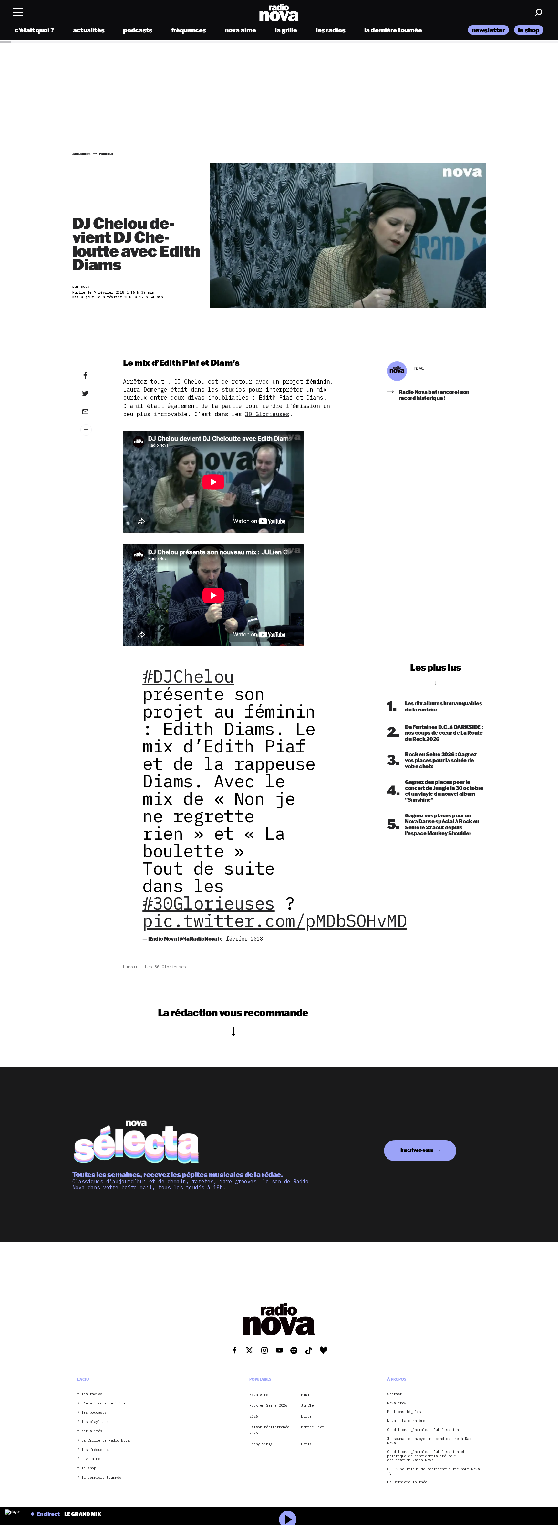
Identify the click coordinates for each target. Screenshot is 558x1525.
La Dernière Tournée (407, 1482)
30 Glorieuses (267, 414)
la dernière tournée (393, 30)
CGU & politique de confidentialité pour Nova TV (433, 1471)
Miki (305, 1395)
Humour (130, 967)
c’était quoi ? (34, 30)
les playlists (95, 1422)
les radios (330, 30)
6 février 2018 (241, 938)
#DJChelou (188, 676)
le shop (529, 30)
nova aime (240, 30)
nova (419, 368)
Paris (306, 1444)
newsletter (488, 30)
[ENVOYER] (95, 411)
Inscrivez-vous (416, 1150)
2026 (253, 1416)
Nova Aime (258, 1395)
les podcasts (94, 1412)
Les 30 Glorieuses (165, 967)
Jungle (307, 1405)
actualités (88, 30)
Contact (394, 1394)
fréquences (188, 30)
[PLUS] (95, 430)
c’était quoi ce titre (103, 1403)
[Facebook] (95, 376)
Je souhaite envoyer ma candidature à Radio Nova (431, 1441)
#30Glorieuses (208, 903)
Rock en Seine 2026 (268, 1405)
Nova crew (396, 1403)
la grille (286, 30)
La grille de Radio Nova (105, 1440)
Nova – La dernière (406, 1421)
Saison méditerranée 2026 (269, 1430)
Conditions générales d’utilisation (423, 1430)
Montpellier (312, 1427)
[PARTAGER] (95, 393)
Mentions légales (404, 1412)
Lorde (306, 1416)
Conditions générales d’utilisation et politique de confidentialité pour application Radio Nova (426, 1456)
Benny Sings (261, 1444)
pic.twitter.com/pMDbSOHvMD (274, 920)
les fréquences (96, 1449)
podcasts (137, 30)
